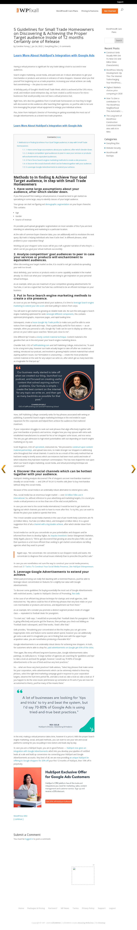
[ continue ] (18, 819)
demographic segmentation (57, 204)
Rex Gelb (76, 593)
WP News (65, 908)
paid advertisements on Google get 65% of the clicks (70, 647)
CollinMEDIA (56, 923)
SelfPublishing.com (41, 345)
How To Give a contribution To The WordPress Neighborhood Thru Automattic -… (114, 104)
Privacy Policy (88, 908)
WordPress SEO (20, 816)
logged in (29, 839)
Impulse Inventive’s (59, 535)
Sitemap (101, 923)
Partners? (52, 908)
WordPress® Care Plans (67, 11)
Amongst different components (60, 314)
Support (120, 2)
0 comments (65, 46)
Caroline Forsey (23, 46)
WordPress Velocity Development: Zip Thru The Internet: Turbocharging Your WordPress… (114, 76)
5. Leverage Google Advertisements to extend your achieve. (48, 167)
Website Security (113, 148)
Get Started (110, 11)
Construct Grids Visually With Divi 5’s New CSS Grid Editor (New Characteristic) (113, 58)
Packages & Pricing (36, 908)
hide (58, 137)
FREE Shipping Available (83, 880)
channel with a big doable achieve (48, 524)
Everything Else (51, 46)
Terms (76, 908)
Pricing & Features (89, 11)
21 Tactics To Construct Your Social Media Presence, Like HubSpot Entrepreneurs (58, 566)
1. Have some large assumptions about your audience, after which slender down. (57, 149)
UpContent (39, 447)
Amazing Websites (86, 923)
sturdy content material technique (51, 337)
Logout (112, 908)
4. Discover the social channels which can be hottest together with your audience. (57, 163)
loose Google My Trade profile (46, 322)
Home (21, 908)
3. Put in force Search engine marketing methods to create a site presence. (54, 160)
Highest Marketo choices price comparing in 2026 (114, 90)
